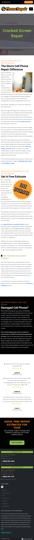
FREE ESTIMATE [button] (28, 2)
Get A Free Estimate (17, 42)
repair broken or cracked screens (13, 224)
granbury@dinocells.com (9, 464)
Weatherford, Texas (25, 161)
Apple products (26, 121)
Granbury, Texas (9, 163)
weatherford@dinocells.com (9, 479)
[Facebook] (2, 487)
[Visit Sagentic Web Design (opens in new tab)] (27, 539)
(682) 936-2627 (6, 2)
